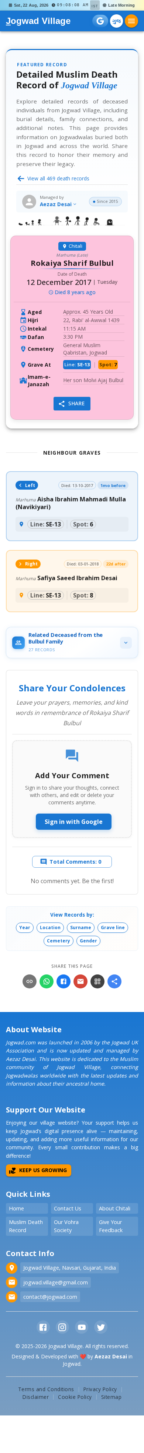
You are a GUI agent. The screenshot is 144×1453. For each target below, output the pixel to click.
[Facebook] (63, 981)
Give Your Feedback (111, 1226)
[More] (114, 981)
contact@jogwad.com (50, 1296)
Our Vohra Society (66, 1226)
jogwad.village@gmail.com (55, 1282)
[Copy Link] (30, 981)
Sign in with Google (74, 822)
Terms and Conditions (46, 1389)
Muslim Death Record (26, 1226)
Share (76, 403)
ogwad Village (38, 21)
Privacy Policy (100, 1389)
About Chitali (114, 1208)
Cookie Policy (75, 1396)
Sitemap (111, 1396)
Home (16, 1208)
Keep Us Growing (43, 1170)
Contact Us (67, 1208)
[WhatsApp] (47, 981)
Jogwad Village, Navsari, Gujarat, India (69, 1267)
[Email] (80, 981)
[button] (25, 928)
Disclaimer (36, 1396)
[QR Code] (97, 981)
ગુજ (116, 20)
